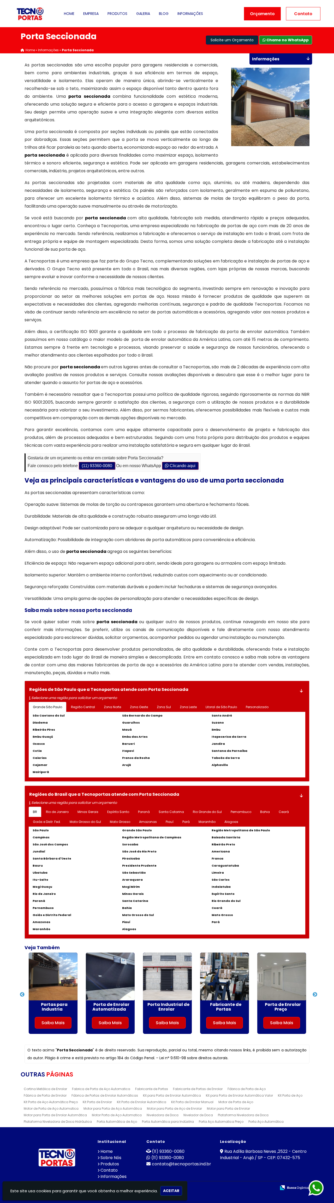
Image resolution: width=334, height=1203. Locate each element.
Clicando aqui (182, 465)
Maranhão (207, 822)
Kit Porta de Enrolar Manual (192, 1102)
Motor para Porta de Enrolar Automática (55, 1115)
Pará (186, 822)
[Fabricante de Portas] (113, 976)
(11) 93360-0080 (97, 465)
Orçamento (262, 14)
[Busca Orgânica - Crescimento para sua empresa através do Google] (294, 1187)
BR (35, 812)
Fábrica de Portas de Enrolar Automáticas (104, 1095)
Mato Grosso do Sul (85, 822)
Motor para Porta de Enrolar (228, 1108)
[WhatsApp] (321, 1188)
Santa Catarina (171, 812)
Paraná (144, 812)
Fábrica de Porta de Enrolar (45, 1095)
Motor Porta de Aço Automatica (117, 1115)
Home (69, 13)
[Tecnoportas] (57, 1157)
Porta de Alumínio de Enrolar (286, 1006)
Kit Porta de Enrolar (97, 1102)
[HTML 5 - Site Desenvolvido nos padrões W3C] (234, 1187)
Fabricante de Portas (114, 1006)
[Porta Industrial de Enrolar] (56, 976)
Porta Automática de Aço (117, 1121)
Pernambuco (241, 812)
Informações (190, 13)
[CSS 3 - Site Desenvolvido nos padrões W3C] (252, 1187)
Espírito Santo (118, 812)
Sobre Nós (110, 1158)
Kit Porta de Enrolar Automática (141, 1102)
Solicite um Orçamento (232, 40)
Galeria (143, 13)
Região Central (83, 707)
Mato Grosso (120, 822)
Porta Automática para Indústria (168, 1121)
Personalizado (257, 707)
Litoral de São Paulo (221, 707)
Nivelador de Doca (198, 1115)
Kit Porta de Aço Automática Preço (51, 1102)
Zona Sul (164, 707)
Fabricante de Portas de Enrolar (198, 1089)
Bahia (265, 812)
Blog (164, 13)
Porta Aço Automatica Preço (221, 1121)
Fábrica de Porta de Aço (247, 1089)
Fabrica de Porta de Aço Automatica (101, 1089)
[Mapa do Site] (220, 1187)
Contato (303, 14)
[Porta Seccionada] (263, 107)
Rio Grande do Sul (207, 812)
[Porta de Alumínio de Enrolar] (285, 976)
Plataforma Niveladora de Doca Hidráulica (58, 1121)
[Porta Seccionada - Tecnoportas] (30, 13)
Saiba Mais (56, 1023)
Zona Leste (188, 707)
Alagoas (231, 822)
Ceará (284, 812)
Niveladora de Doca (162, 1115)
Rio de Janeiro (57, 812)
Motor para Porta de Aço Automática (113, 1108)
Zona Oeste (139, 707)
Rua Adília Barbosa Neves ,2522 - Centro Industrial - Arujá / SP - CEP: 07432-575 (263, 1154)
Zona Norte (112, 707)
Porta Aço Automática (266, 1121)
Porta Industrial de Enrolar (58, 1006)
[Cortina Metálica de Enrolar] (228, 976)
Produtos (117, 13)
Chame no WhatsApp (287, 40)
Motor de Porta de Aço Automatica (51, 1108)
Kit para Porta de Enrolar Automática (172, 1095)
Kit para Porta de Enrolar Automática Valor (239, 1095)
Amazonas (148, 822)
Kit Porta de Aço (290, 1095)
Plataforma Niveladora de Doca (243, 1115)
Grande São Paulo (47, 707)
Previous (20, 994)
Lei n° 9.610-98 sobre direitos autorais (193, 1058)
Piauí (170, 822)
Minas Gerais (87, 812)
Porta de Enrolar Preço (172, 1006)
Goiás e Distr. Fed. (47, 822)
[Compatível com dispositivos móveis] (270, 1187)
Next (313, 994)
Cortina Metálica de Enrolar (228, 1006)
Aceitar (171, 1190)
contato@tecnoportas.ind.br (181, 1164)
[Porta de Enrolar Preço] (170, 976)
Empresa (91, 13)
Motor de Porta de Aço (235, 1102)
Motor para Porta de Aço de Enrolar (174, 1108)
